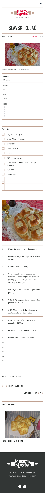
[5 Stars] (4, 107)
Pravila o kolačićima (17, 476)
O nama (13, 473)
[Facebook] (19, 486)
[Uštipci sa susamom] (25, 424)
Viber (20, 376)
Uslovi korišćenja (27, 473)
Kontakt (32, 476)
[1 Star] (4, 116)
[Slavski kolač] (22, 54)
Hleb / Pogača (24, 70)
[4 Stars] (4, 109)
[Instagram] (24, 486)
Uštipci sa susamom (16, 441)
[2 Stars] (4, 114)
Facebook (13, 376)
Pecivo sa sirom (15, 386)
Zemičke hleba (30, 393)
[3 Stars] (4, 112)
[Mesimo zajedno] (22, 14)
